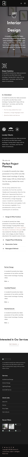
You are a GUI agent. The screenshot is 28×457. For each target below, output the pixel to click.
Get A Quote (5, 412)
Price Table (5, 408)
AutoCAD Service (6, 389)
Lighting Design (6, 386)
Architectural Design (7, 379)
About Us (4, 401)
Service (4, 405)
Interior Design (6, 383)
